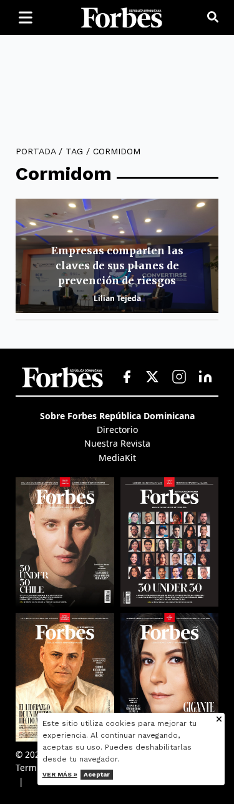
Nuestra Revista (117, 443)
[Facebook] (126, 377)
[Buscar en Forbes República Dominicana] (212, 17)
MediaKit (117, 458)
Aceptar (97, 774)
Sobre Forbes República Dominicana (117, 416)
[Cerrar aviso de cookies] (219, 720)
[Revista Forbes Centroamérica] (65, 677)
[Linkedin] (205, 377)
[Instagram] (179, 377)
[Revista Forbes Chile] (65, 541)
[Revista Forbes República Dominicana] (169, 541)
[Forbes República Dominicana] (121, 17)
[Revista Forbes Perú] (169, 677)
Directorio (117, 429)
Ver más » (59, 774)
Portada (36, 151)
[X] (152, 377)
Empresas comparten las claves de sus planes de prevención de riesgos (117, 265)
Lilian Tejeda (117, 298)
